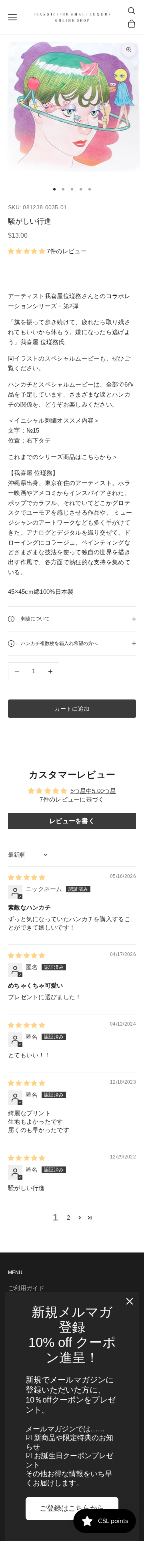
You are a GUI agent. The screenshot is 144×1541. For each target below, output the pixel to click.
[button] (27, 251)
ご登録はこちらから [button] (72, 1508)
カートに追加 (72, 708)
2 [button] (68, 1217)
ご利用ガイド (26, 1288)
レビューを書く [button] (72, 821)
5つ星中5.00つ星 (93, 791)
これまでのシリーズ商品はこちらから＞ (63, 456)
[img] (26, 877)
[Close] (129, 1301)
